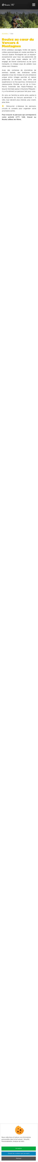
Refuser (18, 1158)
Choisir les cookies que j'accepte (19, 1153)
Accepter (18, 1148)
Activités (5, 33)
